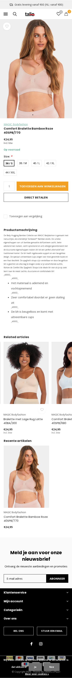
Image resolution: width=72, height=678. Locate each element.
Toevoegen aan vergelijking (25, 216)
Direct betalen (36, 197)
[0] (66, 14)
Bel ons (18, 631)
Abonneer (57, 578)
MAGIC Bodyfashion (16, 124)
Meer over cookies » (37, 674)
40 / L (36, 163)
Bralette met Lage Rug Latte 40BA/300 (23, 421)
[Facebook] (31, 644)
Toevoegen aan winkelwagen (42, 186)
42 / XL (50, 163)
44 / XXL (10, 172)
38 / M (23, 163)
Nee (51, 667)
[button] (5, 14)
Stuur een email (52, 631)
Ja (35, 667)
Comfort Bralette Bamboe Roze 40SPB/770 (26, 519)
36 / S (9, 163)
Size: (8, 156)
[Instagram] (40, 644)
